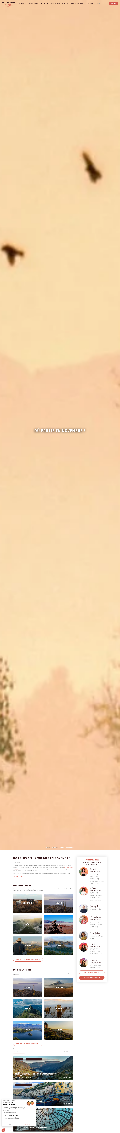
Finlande (99, 924)
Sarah (93, 960)
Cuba (91, 909)
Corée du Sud (98, 900)
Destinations (22, 3)
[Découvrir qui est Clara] (83, 891)
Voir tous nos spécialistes (92, 972)
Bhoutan (96, 899)
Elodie (93, 944)
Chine (98, 897)
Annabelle (95, 917)
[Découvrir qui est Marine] (83, 871)
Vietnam (92, 895)
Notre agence (90, 3)
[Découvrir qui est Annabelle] (83, 919)
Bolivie (98, 963)
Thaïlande (98, 895)
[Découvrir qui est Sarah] (83, 962)
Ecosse (101, 881)
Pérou (97, 876)
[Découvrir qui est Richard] (83, 908)
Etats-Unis (92, 924)
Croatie (97, 883)
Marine (94, 869)
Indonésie (98, 893)
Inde (97, 892)
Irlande (99, 928)
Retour (17, 862)
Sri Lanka (92, 893)
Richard (94, 906)
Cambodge (92, 897)
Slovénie (92, 883)
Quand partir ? (33, 3)
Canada (92, 926)
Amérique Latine (68, 867)
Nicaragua (92, 878)
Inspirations (45, 3)
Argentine (92, 936)
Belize (98, 878)
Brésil (97, 936)
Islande (92, 881)
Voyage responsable (77, 3)
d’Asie (16, 869)
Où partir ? (55, 847)
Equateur (92, 892)
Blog (98, 3)
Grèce (100, 909)
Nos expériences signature (59, 3)
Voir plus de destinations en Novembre (27, 959)
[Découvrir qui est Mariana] (83, 935)
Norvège (92, 922)
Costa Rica (98, 873)
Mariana (95, 933)
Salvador (92, 880)
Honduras (98, 880)
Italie (96, 881)
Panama (92, 876)
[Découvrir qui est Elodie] (83, 947)
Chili (102, 936)
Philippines (93, 928)
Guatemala (92, 874)
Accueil (48, 847)
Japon (101, 899)
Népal (91, 900)
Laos (91, 899)
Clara (93, 888)
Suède (97, 926)
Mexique (99, 874)
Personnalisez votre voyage (92, 977)
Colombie (92, 873)
